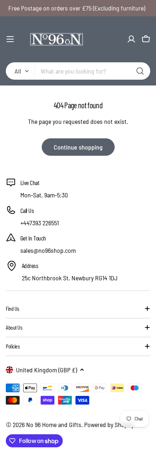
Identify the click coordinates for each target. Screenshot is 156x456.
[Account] (131, 39)
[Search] (140, 71)
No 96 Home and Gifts (53, 424)
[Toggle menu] (10, 39)
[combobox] (78, 71)
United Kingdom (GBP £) (46, 370)
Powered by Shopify (109, 424)
